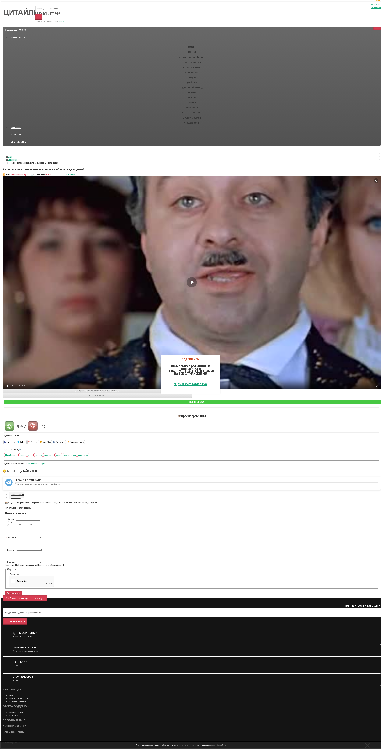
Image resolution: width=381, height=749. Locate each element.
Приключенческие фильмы (191, 57)
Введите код (15, 574)
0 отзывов (70, 174)
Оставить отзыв (13, 593)
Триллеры (191, 93)
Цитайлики (191, 82)
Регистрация (375, 5)
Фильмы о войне (191, 123)
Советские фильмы (192, 62)
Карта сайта (13, 715)
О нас (11, 695)
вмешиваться (70, 455)
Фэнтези (192, 52)
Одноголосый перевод (192, 88)
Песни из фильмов (191, 67)
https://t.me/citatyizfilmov (190, 384)
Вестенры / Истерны (191, 113)
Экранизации (192, 108)
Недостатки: (11, 562)
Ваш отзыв (12, 538)
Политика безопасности (18, 698)
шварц (23, 455)
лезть (58, 455)
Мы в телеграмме (19, 140)
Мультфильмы (191, 72)
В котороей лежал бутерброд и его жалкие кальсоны (97, 391)
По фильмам (16, 135)
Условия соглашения (17, 701)
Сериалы (192, 103)
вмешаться (83, 455)
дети (30, 455)
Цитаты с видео (18, 37)
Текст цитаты (17, 494)
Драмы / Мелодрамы (192, 118)
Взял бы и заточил (97, 395)
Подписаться (17, 621)
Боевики (192, 47)
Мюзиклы (192, 98)
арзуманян (49, 455)
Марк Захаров (11, 455)
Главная (22, 30)
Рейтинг (11, 522)
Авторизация (376, 8)
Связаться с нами (16, 712)
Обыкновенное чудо (19, 174)
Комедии (192, 77)
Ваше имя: (12, 519)
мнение (38, 455)
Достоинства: (12, 550)
